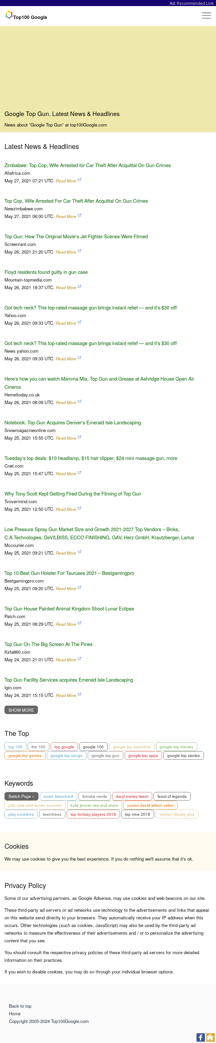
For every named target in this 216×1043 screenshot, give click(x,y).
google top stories (183, 755)
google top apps (143, 755)
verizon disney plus (177, 814)
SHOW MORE (21, 710)
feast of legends (172, 796)
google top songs (66, 755)
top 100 (15, 746)
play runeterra (21, 814)
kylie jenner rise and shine (94, 805)
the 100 (38, 746)
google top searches (132, 746)
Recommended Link (195, 3)
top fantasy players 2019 (93, 814)
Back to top (20, 1005)
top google (64, 746)
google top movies (176, 746)
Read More (66, 180)
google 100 (93, 746)
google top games (25, 755)
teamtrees (52, 814)
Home (15, 1013)
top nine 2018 (137, 814)
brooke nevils (94, 796)
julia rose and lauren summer (35, 805)
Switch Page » (21, 796)
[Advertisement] (108, 70)
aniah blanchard (58, 796)
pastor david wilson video (150, 805)
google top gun (105, 755)
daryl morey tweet (132, 796)
